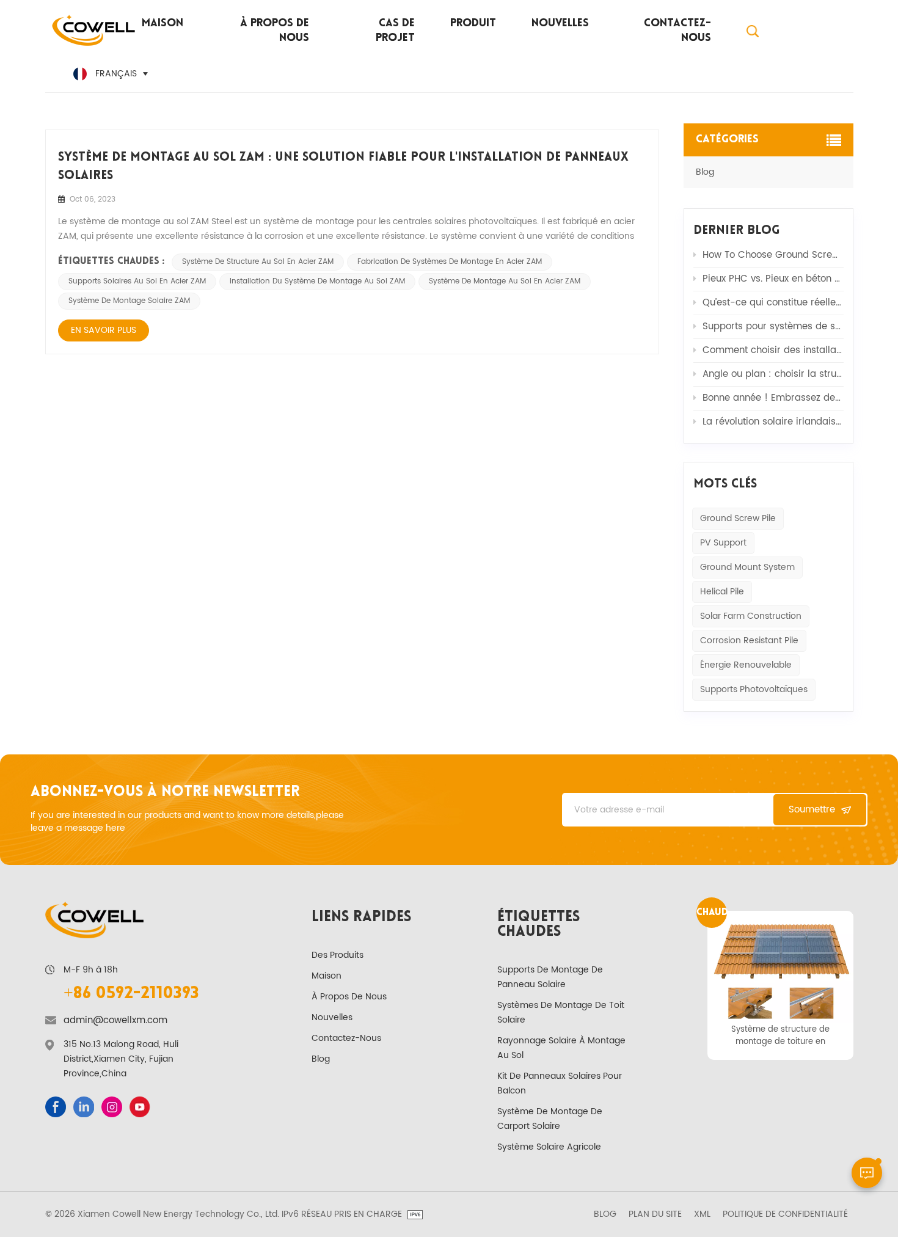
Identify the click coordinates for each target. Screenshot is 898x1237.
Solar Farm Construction (750, 616)
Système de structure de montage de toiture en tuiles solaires (780, 1035)
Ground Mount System (747, 567)
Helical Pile (722, 592)
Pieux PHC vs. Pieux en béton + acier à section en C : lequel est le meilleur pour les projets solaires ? (773, 278)
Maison (162, 23)
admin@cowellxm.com (115, 1020)
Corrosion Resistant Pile (749, 640)
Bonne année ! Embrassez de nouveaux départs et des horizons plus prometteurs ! (773, 398)
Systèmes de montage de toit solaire (560, 1012)
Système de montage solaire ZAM (129, 301)
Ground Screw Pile (738, 518)
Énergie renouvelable (746, 665)
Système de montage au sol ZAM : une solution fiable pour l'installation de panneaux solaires (343, 166)
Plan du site (655, 1214)
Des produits (337, 955)
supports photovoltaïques (754, 689)
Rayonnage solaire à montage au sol (561, 1048)
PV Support (723, 543)
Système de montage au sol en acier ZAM (504, 281)
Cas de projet (395, 31)
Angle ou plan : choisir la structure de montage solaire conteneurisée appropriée (773, 374)
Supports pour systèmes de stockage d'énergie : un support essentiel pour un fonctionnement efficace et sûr (773, 326)
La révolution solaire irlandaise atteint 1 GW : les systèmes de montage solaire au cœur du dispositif (773, 421)
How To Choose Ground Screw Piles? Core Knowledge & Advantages (773, 255)
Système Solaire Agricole (549, 1147)
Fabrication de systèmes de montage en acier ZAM (449, 262)
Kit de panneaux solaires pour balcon (559, 1083)
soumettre (812, 809)
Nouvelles (560, 23)
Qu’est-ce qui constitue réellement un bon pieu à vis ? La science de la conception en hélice (773, 302)
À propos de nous (274, 31)
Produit (473, 23)
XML (702, 1214)
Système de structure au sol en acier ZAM (258, 262)
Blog (705, 172)
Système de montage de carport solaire (549, 1118)
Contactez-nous (677, 31)
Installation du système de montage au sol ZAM (317, 281)
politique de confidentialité (785, 1214)
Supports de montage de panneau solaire (550, 977)
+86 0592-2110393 (131, 994)
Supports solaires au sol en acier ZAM (137, 281)
